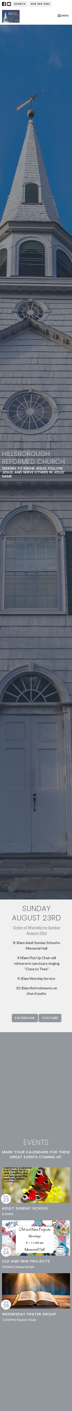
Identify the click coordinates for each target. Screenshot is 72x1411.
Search (20, 4)
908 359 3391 (40, 4)
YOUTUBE (50, 1018)
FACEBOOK (25, 1018)
